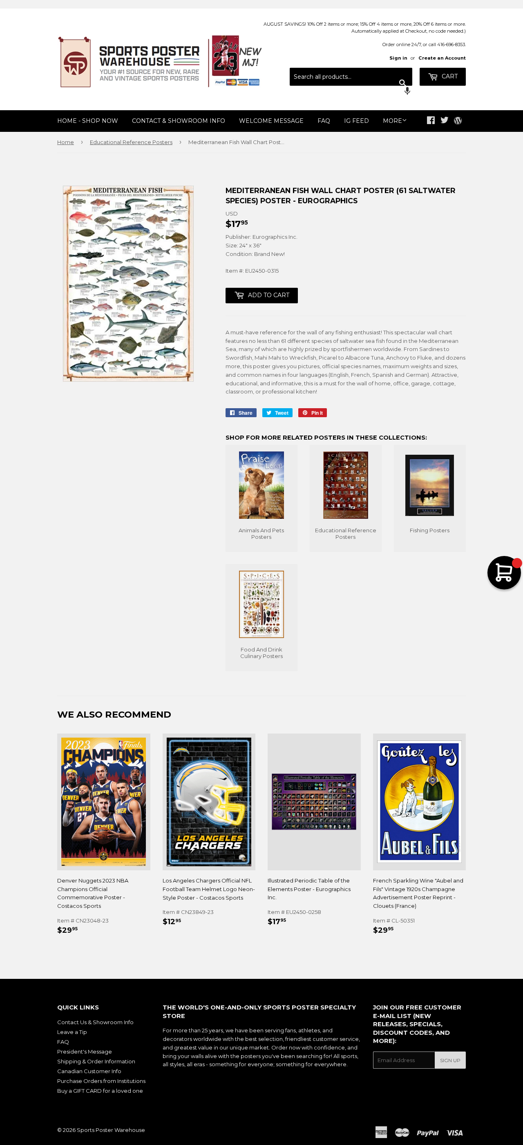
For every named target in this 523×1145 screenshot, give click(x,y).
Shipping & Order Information (96, 1061)
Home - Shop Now (87, 121)
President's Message (84, 1051)
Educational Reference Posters (131, 142)
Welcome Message (271, 121)
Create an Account (442, 58)
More (392, 121)
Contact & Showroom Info (178, 121)
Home (65, 142)
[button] (351, 92)
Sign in (398, 58)
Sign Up (450, 1060)
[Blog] (458, 121)
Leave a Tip (72, 1032)
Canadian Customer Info (89, 1071)
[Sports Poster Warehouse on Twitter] (444, 121)
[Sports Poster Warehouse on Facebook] (431, 121)
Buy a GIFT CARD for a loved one (100, 1090)
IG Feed (356, 121)
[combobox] (351, 77)
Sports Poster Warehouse (111, 1130)
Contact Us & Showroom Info (95, 1022)
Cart (449, 76)
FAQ (323, 121)
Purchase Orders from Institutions (101, 1081)
